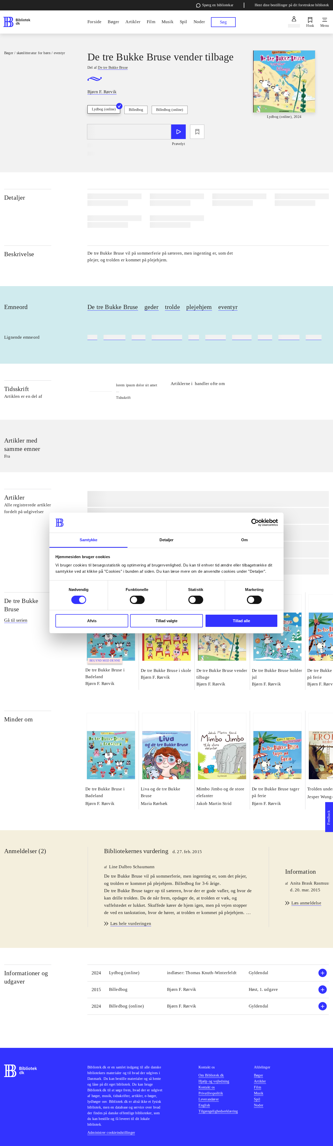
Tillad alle (241, 621)
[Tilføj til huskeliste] (197, 131)
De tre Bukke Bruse (112, 307)
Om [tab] (244, 540)
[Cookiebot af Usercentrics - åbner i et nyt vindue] (255, 522)
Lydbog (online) (104, 109)
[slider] (284, 89)
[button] (208, 973)
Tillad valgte (166, 621)
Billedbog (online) (169, 110)
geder (151, 307)
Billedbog (136, 110)
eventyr (228, 307)
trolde (172, 307)
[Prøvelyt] (178, 131)
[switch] (137, 600)
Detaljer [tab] (166, 540)
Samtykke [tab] (89, 540)
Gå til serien (15, 620)
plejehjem (199, 307)
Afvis (92, 621)
